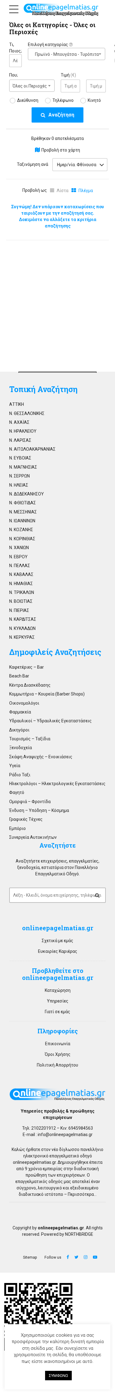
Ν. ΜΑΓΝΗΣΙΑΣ (23, 467)
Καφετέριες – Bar (26, 667)
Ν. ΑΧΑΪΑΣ (19, 422)
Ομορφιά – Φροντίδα (30, 801)
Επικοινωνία (57, 1043)
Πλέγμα (86, 190)
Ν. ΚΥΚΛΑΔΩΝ (22, 628)
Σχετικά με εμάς (57, 940)
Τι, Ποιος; (15, 47)
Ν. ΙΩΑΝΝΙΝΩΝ (22, 520)
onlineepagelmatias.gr (34, 1162)
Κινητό (94, 100)
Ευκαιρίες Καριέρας (57, 951)
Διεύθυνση (27, 100)
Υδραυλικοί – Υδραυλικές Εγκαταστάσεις (50, 720)
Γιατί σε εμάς (57, 1011)
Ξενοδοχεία (20, 747)
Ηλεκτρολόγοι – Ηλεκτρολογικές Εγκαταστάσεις (57, 783)
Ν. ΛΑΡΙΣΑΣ (20, 440)
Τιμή (68, 75)
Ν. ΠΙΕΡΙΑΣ (19, 610)
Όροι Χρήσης (58, 1054)
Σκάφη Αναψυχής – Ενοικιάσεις (40, 756)
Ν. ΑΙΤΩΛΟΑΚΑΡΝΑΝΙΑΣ (32, 449)
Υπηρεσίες (57, 1001)
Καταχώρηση (58, 990)
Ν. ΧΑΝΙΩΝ (19, 547)
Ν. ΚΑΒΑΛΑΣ (21, 574)
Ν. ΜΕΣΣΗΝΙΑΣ (23, 511)
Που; (13, 75)
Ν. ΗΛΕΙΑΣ (18, 485)
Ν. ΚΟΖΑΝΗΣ (21, 529)
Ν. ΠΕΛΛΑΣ (19, 565)
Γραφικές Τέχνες (26, 819)
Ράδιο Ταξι (19, 774)
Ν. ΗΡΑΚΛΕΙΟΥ (22, 431)
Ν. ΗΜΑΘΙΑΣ (21, 583)
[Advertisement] (57, 304)
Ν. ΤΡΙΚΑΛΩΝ (21, 592)
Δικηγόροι (19, 729)
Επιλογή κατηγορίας (48, 44)
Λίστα (62, 190)
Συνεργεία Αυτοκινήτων (33, 837)
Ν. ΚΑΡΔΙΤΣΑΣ (22, 619)
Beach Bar (19, 676)
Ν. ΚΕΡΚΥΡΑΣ (22, 637)
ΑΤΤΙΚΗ (16, 404)
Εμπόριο (17, 828)
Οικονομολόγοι (24, 703)
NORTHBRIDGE (79, 1234)
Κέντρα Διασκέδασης (30, 685)
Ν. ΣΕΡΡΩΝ (19, 476)
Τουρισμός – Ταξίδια (29, 738)
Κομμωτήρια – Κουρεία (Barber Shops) (47, 694)
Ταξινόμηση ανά (32, 164)
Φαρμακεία (20, 712)
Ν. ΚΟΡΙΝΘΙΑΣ (22, 538)
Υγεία (14, 765)
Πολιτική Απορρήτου (57, 1065)
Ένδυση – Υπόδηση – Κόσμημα (39, 810)
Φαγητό (16, 792)
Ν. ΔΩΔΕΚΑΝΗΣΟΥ (26, 493)
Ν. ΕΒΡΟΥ (18, 556)
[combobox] (66, 54)
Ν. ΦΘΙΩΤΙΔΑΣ (22, 502)
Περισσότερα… (82, 1194)
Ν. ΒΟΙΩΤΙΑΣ (21, 601)
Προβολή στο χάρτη (60, 150)
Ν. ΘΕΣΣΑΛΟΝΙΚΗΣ (26, 413)
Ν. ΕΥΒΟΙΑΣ (20, 458)
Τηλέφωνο (63, 100)
